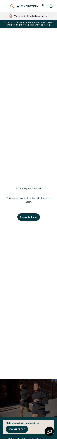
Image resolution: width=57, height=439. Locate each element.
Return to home (28, 217)
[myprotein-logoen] (27, 6)
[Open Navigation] (5, 6)
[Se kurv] (51, 6)
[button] (49, 431)
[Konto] (43, 6)
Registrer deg (17, 429)
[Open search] (12, 6)
